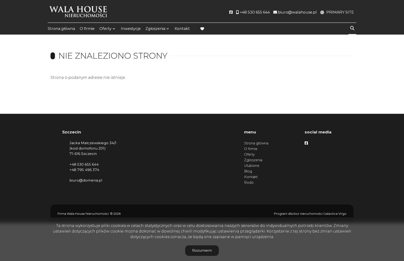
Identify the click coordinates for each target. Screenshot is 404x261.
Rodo (249, 182)
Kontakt (182, 28)
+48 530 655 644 (84, 164)
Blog (248, 171)
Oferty (105, 28)
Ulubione (251, 166)
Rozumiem (202, 250)
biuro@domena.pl (85, 180)
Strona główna (61, 28)
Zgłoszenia (253, 160)
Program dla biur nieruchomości (298, 213)
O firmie (87, 28)
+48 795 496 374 (84, 170)
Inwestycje (131, 28)
